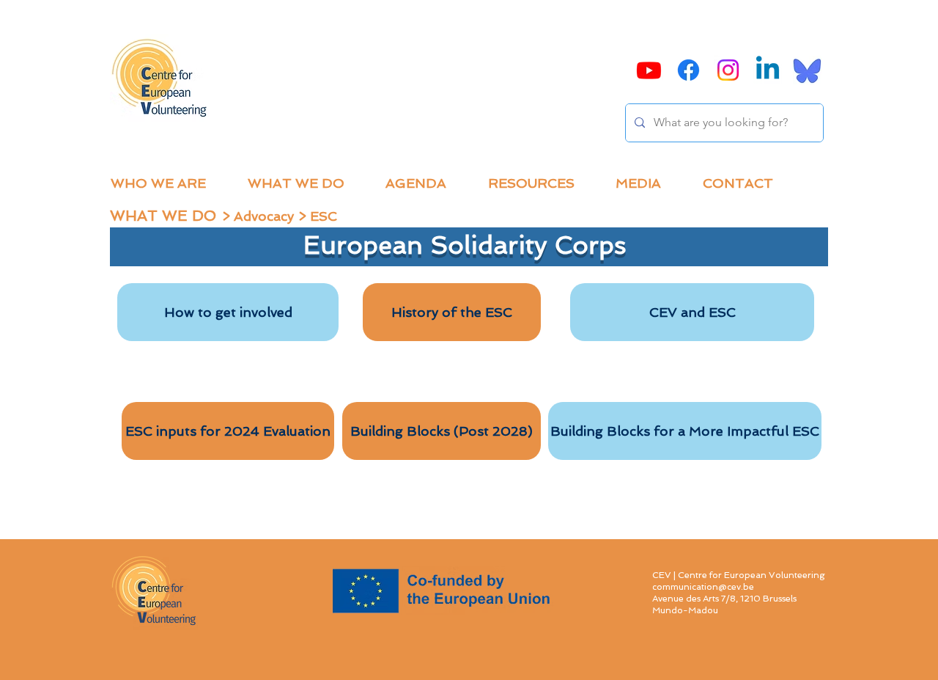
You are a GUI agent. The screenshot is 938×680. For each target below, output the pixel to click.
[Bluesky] (807, 70)
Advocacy (264, 216)
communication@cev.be (703, 587)
